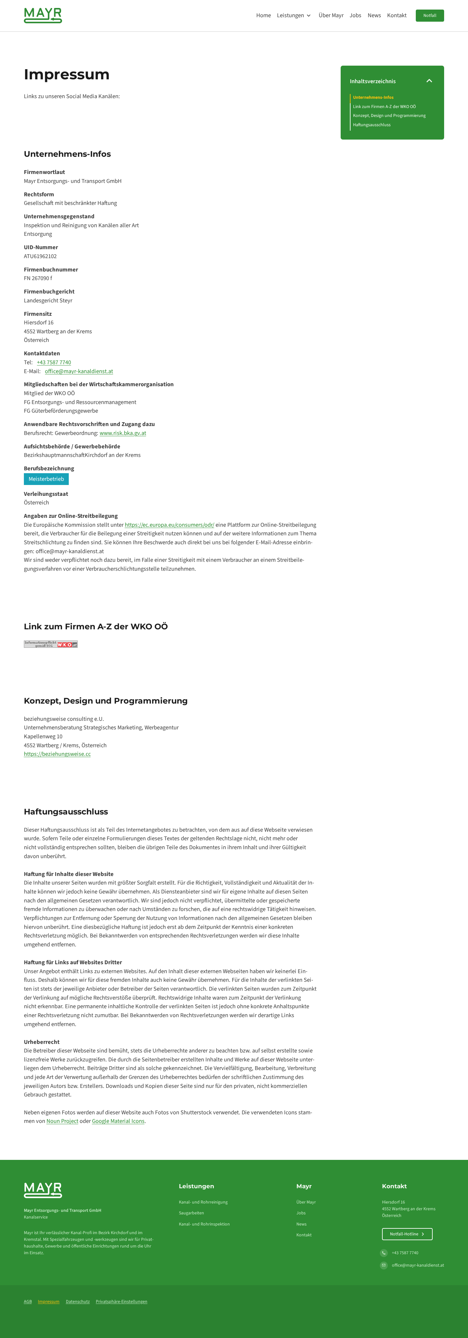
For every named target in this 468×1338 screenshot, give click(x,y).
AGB (28, 1301)
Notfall (429, 15)
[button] (392, 83)
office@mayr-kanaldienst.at (79, 371)
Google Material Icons (118, 1121)
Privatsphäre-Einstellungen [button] (121, 1301)
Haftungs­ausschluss (372, 125)
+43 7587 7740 (54, 362)
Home (263, 15)
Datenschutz (78, 1301)
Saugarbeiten (191, 1213)
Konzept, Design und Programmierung (389, 115)
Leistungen (290, 15)
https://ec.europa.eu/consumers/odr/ (169, 525)
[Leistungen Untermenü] (308, 15)
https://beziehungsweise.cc (57, 754)
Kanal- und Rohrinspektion (204, 1224)
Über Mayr (331, 15)
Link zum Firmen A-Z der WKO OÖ (384, 107)
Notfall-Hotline (404, 1234)
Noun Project (62, 1121)
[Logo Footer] (43, 1190)
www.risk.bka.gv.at (123, 433)
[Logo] (43, 15)
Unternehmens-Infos (373, 97)
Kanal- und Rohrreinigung (203, 1202)
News (374, 15)
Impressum (49, 1301)
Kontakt (397, 15)
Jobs (355, 15)
